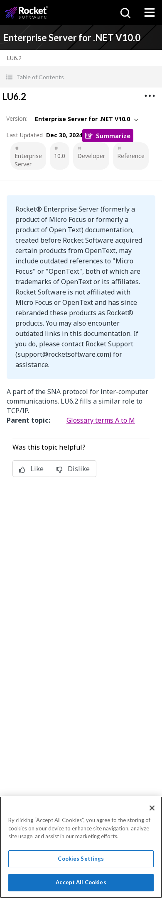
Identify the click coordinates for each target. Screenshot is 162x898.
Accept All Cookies (81, 882)
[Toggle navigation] (149, 12)
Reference (131, 156)
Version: (16, 118)
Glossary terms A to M (100, 420)
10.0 (59, 156)
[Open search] (124, 12)
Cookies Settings (81, 858)
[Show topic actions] (149, 96)
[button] (81, 77)
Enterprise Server (28, 160)
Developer (91, 156)
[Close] (152, 808)
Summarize (113, 135)
